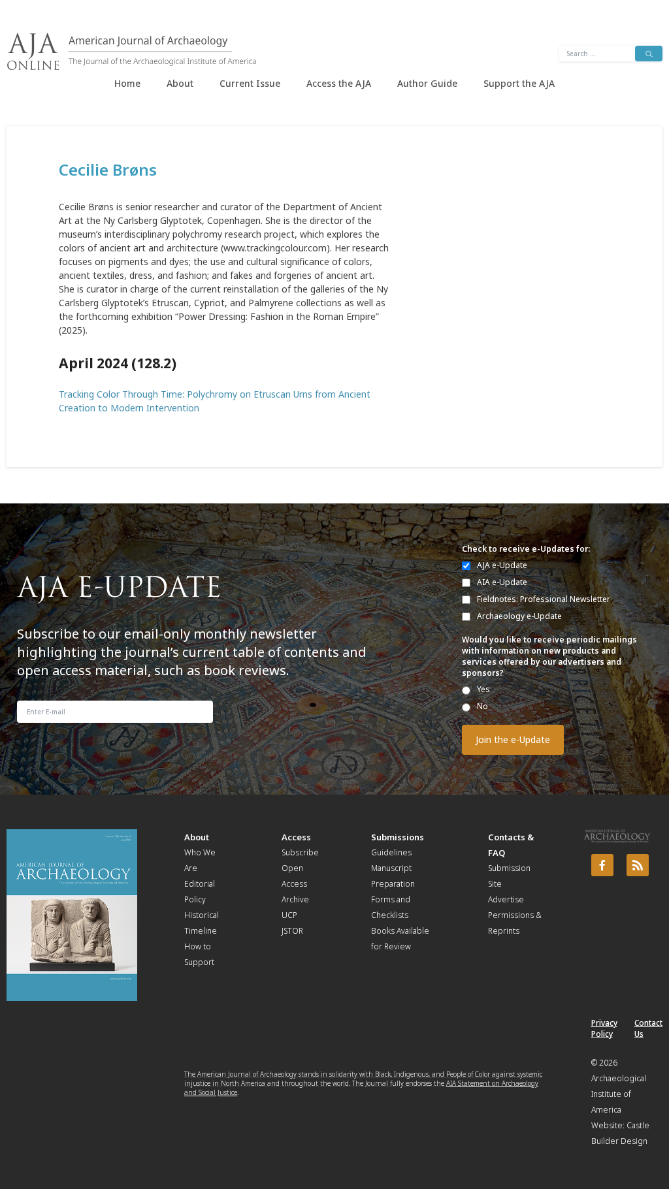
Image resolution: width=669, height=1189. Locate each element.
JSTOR (292, 930)
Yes (483, 689)
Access (296, 837)
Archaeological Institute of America (618, 1094)
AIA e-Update (502, 582)
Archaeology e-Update (519, 616)
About (180, 83)
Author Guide (427, 83)
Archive (295, 899)
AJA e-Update (502, 565)
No (482, 706)
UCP (289, 915)
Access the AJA (338, 83)
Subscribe (300, 852)
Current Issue (250, 83)
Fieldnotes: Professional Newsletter (543, 599)
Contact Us (648, 1028)
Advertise (506, 899)
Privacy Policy (604, 1028)
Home (127, 83)
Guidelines (391, 852)
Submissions (397, 837)
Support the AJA (519, 83)
